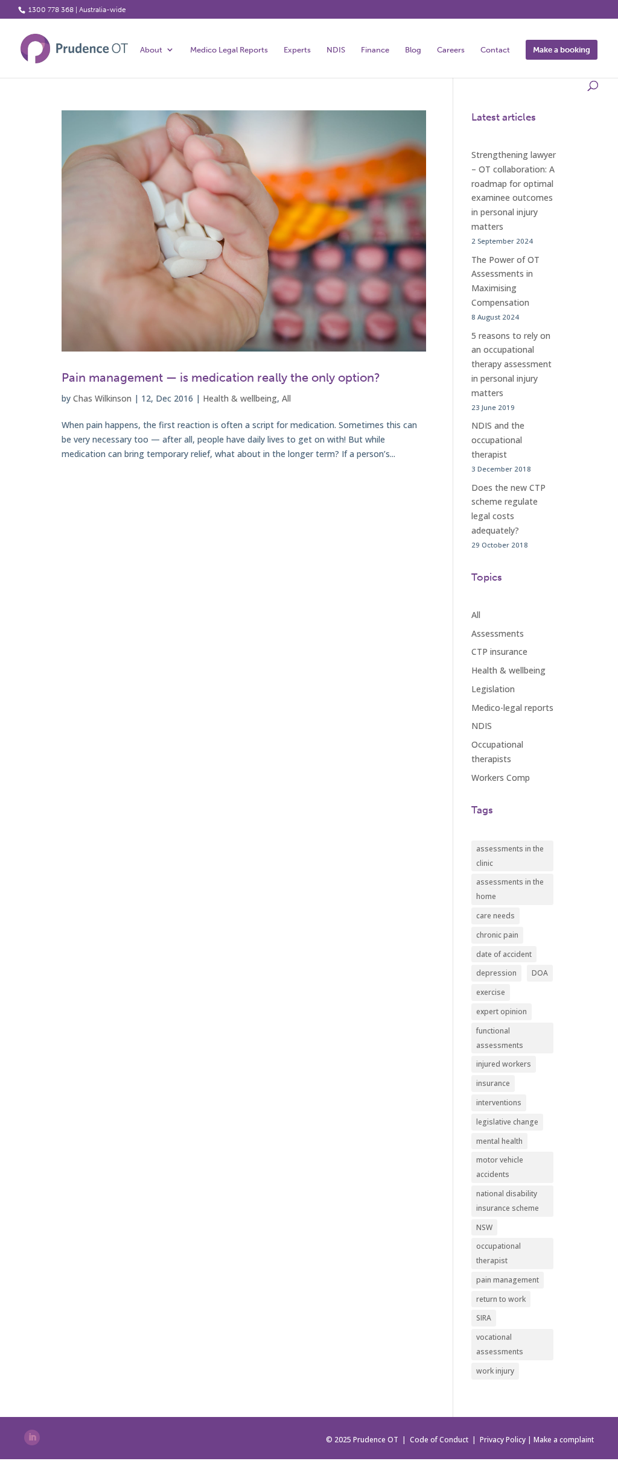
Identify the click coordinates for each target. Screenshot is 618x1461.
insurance (493, 1083)
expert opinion (501, 1011)
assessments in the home (510, 889)
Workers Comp (500, 777)
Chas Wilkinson (102, 398)
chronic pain (497, 935)
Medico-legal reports (512, 707)
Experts (297, 49)
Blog (413, 49)
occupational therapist (498, 1253)
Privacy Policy (503, 1439)
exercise (490, 992)
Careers (451, 49)
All (286, 398)
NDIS (336, 49)
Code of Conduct (439, 1439)
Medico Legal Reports (229, 49)
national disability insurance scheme (507, 1200)
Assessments (497, 633)
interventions (498, 1102)
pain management (507, 1280)
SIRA (483, 1318)
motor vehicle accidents (499, 1167)
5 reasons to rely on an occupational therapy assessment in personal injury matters (511, 364)
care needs (495, 915)
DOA (540, 973)
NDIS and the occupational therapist (497, 440)
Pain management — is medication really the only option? (221, 377)
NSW (484, 1227)
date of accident (504, 954)
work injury (495, 1371)
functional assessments (499, 1038)
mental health (499, 1141)
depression (496, 973)
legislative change (507, 1122)
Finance (375, 49)
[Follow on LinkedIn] (32, 1437)
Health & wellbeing (240, 398)
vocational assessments (499, 1344)
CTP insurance (499, 651)
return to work (501, 1299)
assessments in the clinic (510, 856)
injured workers (503, 1064)
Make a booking (561, 49)
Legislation (493, 689)
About (151, 49)
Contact (495, 49)
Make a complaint (564, 1439)
